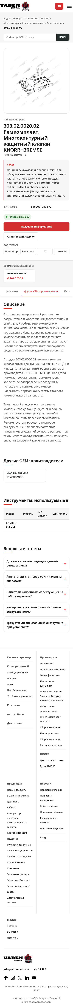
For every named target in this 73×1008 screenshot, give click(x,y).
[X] (20, 978)
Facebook (28, 251)
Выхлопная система (18, 795)
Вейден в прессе (49, 806)
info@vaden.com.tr (16, 969)
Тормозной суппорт (18, 886)
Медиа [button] (11, 919)
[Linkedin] (27, 978)
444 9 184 (40, 969)
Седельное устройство (20, 850)
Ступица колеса (16, 862)
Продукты (18, 18)
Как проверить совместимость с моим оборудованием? (34, 609)
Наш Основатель (16, 690)
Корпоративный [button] (18, 666)
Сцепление (13, 868)
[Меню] (69, 6)
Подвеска (12, 838)
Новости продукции (51, 828)
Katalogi (12, 926)
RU (59, 6)
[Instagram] (13, 978)
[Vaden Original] (14, 6)
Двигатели (14, 723)
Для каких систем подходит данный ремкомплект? (32, 563)
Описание (12, 291)
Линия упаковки (49, 733)
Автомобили (15, 714)
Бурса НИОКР (47, 766)
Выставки (12, 931)
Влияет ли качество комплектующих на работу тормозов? (35, 594)
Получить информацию (36, 226)
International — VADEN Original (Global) (35, 998)
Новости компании (51, 790)
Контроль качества (51, 745)
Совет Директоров (17, 672)
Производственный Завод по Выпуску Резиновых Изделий (51, 696)
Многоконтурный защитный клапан (24, 23)
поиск (62, 37)
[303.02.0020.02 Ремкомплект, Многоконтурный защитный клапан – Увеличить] (36, 81)
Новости (45, 783)
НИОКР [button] (44, 754)
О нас (10, 684)
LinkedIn (62, 251)
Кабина (11, 807)
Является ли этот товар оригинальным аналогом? (34, 579)
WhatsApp (11, 251)
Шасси (10, 892)
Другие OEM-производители (41, 291)
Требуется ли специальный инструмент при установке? (35, 625)
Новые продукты (16, 790)
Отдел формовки (50, 675)
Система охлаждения (19, 856)
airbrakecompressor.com (36, 1002)
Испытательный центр (52, 669)
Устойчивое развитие (19, 696)
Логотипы (12, 937)
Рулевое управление (19, 844)
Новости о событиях (51, 812)
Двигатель (13, 801)
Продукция (14, 783)
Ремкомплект (54, 23)
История (11, 678)
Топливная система (18, 874)
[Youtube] (34, 977)
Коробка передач (17, 832)
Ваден (7, 18)
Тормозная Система (38, 18)
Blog (43, 837)
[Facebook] (6, 978)
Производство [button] (49, 657)
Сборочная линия (50, 727)
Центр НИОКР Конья (51, 760)
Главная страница (19, 657)
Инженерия (46, 663)
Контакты (13, 705)
